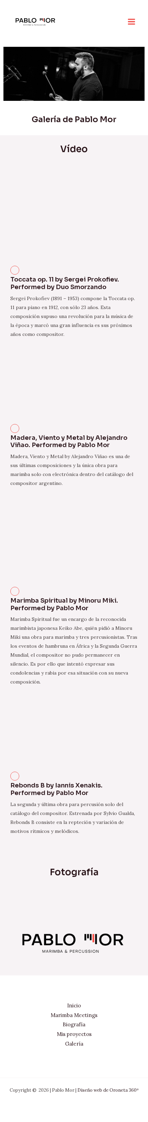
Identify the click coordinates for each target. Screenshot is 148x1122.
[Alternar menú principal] (131, 22)
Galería (74, 1043)
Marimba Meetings (74, 1015)
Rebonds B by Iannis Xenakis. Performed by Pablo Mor (56, 789)
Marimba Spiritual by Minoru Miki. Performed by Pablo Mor (64, 604)
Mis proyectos (74, 1034)
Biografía (74, 1024)
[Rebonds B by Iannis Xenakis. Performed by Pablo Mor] (14, 776)
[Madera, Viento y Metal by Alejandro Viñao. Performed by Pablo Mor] (14, 428)
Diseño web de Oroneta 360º (108, 1090)
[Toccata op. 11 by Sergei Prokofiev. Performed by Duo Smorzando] (14, 270)
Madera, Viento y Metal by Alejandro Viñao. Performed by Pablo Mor (68, 441)
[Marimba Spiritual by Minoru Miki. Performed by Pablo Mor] (14, 591)
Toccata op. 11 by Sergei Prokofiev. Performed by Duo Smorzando (64, 283)
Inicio (74, 1005)
